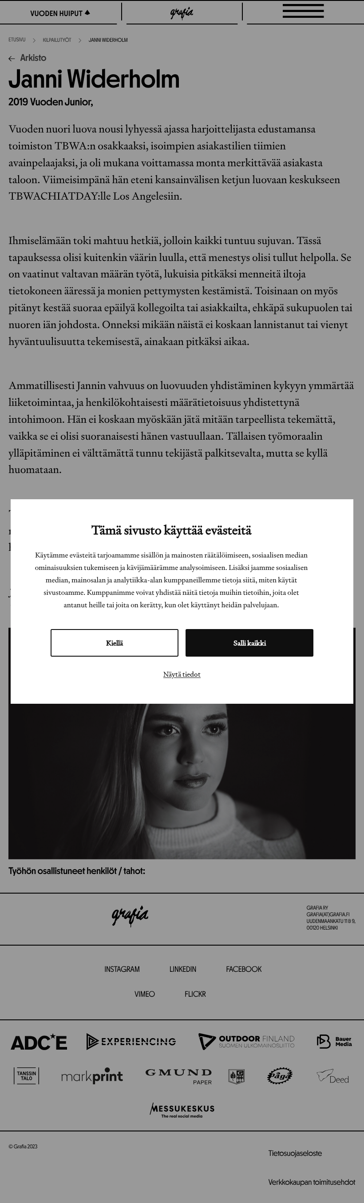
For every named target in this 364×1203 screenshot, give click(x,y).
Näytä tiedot (182, 674)
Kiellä (114, 643)
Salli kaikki (249, 643)
